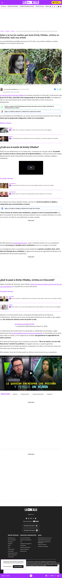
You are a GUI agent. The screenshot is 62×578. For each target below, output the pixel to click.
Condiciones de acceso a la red (44, 538)
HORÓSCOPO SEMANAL (12, 6)
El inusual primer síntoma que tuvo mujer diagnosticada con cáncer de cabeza (32, 185)
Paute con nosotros (24, 549)
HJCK (9, 545)
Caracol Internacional (12, 553)
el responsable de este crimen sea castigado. (27, 333)
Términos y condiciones (43, 546)
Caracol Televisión (12, 539)
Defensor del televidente (25, 539)
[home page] (31, 2)
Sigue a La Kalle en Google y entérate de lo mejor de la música (22, 208)
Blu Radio (10, 543)
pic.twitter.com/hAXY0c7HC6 (24, 324)
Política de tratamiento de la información (44, 542)
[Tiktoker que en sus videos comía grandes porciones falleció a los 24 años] (4, 194)
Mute (46, 576)
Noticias (8, 31)
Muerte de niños (25, 394)
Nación (13, 31)
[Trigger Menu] (2, 2)
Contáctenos (23, 545)
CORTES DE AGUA (40, 6)
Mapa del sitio (23, 551)
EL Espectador (11, 549)
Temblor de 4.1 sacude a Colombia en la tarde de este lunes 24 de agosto (31, 130)
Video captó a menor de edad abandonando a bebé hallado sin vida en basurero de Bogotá (36, 307)
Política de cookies (42, 544)
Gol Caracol (10, 541)
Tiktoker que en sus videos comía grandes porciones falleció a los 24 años (31, 193)
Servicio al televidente (25, 538)
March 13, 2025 (42, 326)
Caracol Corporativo (12, 554)
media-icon (31, 575)
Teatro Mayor (11, 551)
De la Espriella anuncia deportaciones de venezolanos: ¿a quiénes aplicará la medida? (34, 138)
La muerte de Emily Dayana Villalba (12, 95)
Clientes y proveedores (25, 547)
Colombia (49, 394)
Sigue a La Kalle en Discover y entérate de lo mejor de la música (23, 111)
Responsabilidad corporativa (44, 539)
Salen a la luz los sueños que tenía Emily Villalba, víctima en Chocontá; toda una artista (36, 31)
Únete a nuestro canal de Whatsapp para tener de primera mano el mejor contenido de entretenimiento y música (29, 107)
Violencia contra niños (38, 394)
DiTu (9, 547)
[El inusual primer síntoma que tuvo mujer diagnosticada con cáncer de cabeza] (4, 185)
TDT (21, 541)
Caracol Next (11, 556)
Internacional (12, 183)
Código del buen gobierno (25, 543)
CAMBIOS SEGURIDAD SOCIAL (27, 6)
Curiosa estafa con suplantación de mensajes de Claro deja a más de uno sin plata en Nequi (36, 298)
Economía (11, 296)
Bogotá (10, 305)
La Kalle (2, 31)
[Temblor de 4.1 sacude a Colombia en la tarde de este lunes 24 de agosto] (4, 130)
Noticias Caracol (11, 538)
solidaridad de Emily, (20, 243)
